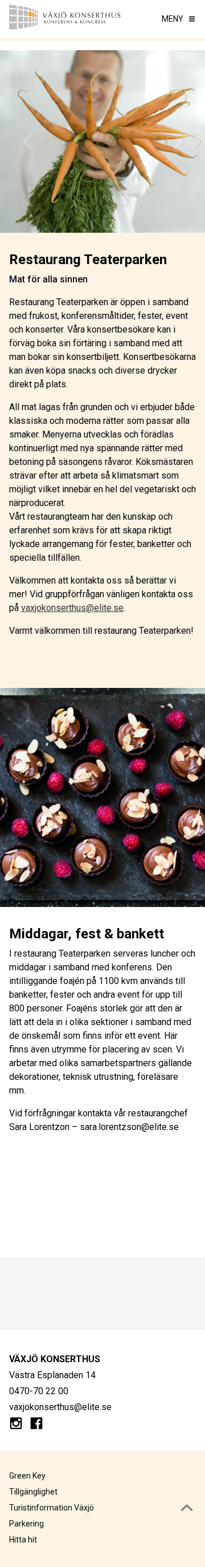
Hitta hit (23, 1539)
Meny (172, 18)
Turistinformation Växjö (51, 1507)
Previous (27, 141)
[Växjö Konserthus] (65, 19)
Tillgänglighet (33, 1491)
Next (178, 141)
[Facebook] (36, 1426)
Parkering (26, 1523)
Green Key (27, 1475)
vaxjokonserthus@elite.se (72, 607)
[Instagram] (16, 1426)
